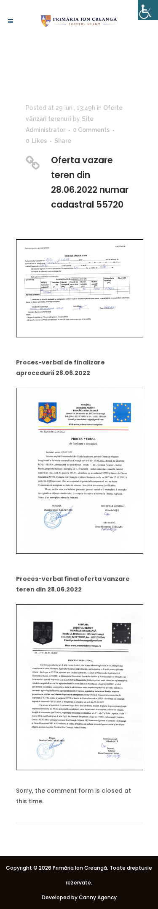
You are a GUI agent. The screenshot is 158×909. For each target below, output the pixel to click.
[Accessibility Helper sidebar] (148, 10)
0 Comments (91, 129)
